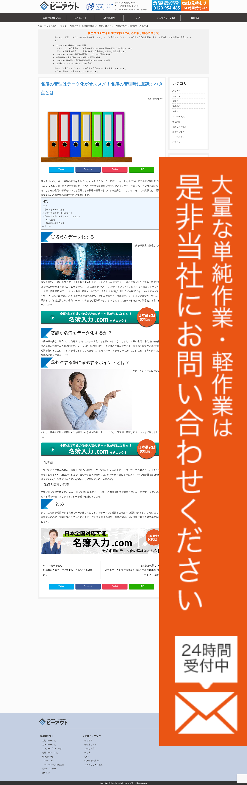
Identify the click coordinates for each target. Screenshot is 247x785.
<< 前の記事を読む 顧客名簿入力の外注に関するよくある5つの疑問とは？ (69, 570)
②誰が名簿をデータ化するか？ (59, 213)
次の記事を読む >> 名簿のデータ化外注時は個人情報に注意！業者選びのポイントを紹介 (132, 570)
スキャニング (48, 760)
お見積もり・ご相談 (166, 18)
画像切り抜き (178, 132)
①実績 (52, 220)
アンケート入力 (179, 116)
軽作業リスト (81, 18)
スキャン (176, 96)
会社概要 (195, 18)
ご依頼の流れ (109, 18)
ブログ (63, 26)
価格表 (87, 752)
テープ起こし (178, 137)
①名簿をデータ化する (55, 209)
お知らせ (176, 142)
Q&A (138, 18)
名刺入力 (176, 91)
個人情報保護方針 (92, 760)
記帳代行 (176, 106)
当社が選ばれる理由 (52, 18)
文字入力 (176, 101)
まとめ (48, 226)
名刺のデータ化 (49, 740)
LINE (142, 169)
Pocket (115, 169)
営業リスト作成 (179, 127)
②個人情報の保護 (56, 223)
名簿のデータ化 (49, 744)
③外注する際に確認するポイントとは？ (63, 216)
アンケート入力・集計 (52, 748)
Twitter (61, 169)
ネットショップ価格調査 (53, 764)
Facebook (88, 169)
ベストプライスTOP (47, 26)
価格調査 (176, 122)
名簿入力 (74, 26)
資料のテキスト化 (50, 752)
